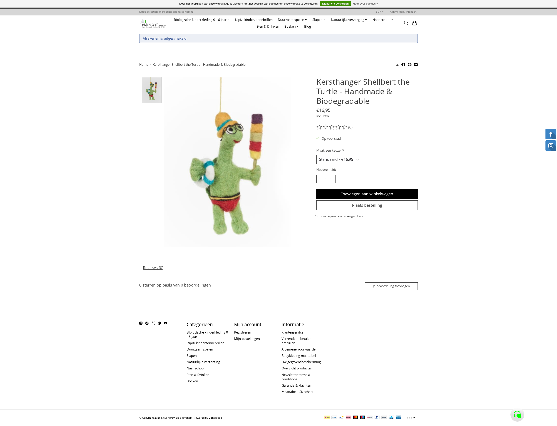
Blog (307, 26)
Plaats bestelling (367, 205)
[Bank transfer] (384, 418)
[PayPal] (377, 418)
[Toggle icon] (406, 23)
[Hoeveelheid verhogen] (331, 179)
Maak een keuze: (330, 150)
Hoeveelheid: (326, 169)
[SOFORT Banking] (348, 418)
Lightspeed (215, 417)
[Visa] (334, 418)
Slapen (192, 355)
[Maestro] (363, 418)
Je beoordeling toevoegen (391, 286)
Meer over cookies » (365, 3)
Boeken (192, 381)
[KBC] (391, 418)
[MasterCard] (355, 418)
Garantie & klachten (296, 385)
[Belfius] (369, 418)
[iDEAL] (327, 418)
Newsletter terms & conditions (296, 376)
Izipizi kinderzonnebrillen (254, 19)
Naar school (196, 368)
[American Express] (398, 418)
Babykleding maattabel (299, 355)
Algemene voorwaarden (299, 349)
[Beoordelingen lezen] (332, 127)
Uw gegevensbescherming (301, 362)
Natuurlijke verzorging (203, 362)
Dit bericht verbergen (335, 3)
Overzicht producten (297, 368)
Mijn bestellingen (247, 338)
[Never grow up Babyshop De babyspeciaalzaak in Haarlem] (152, 23)
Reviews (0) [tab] (153, 267)
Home (143, 64)
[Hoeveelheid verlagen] (321, 179)
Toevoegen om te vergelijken (341, 216)
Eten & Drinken (268, 26)
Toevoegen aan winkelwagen (367, 193)
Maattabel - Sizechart (297, 391)
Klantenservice (292, 332)
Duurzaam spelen (200, 349)
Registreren (242, 332)
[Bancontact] (341, 418)
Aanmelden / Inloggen (403, 11)
